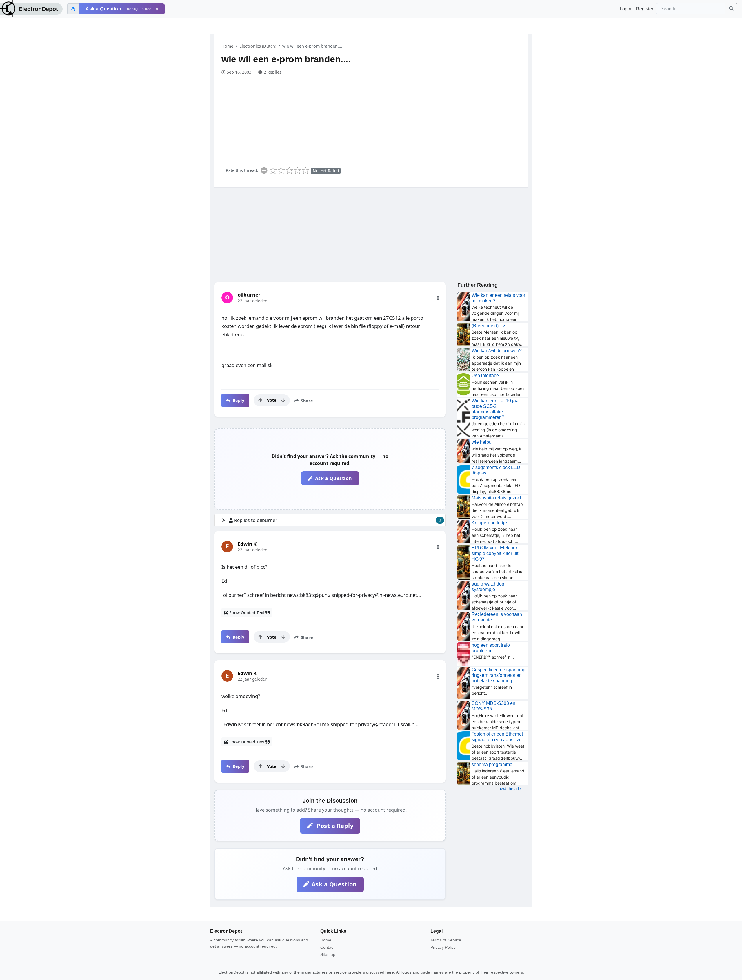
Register (644, 8)
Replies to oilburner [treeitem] (337, 520)
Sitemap (327, 954)
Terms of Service (445, 940)
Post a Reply (334, 826)
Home (227, 46)
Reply (237, 400)
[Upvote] (260, 400)
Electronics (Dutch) (257, 46)
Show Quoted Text (246, 612)
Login (625, 8)
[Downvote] (283, 400)
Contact (327, 947)
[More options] (438, 297)
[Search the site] (731, 8)
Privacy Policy (443, 947)
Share (306, 400)
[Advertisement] (374, 118)
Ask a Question (333, 478)
